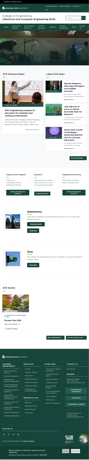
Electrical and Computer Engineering (11, 408)
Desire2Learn (32, 375)
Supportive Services (32, 382)
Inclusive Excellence (52, 379)
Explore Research (42, 193)
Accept (65, 451)
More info (43, 455)
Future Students (65, 6)
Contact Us (82, 27)
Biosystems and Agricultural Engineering (11, 380)
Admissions (76, 398)
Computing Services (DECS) (53, 375)
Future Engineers (51, 396)
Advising (27, 369)
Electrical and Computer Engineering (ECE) (29, 19)
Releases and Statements (79, 390)
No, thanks (75, 451)
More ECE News (77, 158)
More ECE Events (54, 337)
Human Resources (32, 409)
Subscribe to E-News (77, 404)
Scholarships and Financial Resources (31, 390)
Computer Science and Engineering (11, 403)
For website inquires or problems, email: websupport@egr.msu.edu (75, 415)
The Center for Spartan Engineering (53, 369)
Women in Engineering (53, 403)
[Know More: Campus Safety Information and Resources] (66, 436)
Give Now (33, 265)
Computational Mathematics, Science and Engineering (11, 397)
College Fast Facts (53, 382)
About (6, 27)
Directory (76, 6)
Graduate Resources (41, 27)
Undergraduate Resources (29, 27)
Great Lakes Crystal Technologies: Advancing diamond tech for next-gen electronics (73, 135)
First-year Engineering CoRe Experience (53, 392)
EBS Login (32, 402)
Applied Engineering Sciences (10, 371)
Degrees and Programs (16, 27)
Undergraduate (36, 224)
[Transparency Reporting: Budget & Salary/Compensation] (80, 436)
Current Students (51, 6)
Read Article (68, 99)
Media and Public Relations (51, 387)
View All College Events (75, 337)
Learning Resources (32, 386)
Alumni (74, 27)
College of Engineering (12, 2)
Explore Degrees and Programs (18, 192)
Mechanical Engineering (11, 412)
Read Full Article (32, 129)
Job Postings (32, 412)
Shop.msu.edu (53, 400)
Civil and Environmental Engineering (11, 390)
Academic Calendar (32, 372)
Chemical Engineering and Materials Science (11, 385)
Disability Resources (32, 379)
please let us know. (28, 441)
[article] (16, 184)
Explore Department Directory (74, 192)
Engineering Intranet (32, 406)
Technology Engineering (11, 416)
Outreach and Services (63, 27)
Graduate (33, 230)
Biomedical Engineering (11, 376)
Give (46, 9)
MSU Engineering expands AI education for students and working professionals (20, 113)
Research (53, 27)
